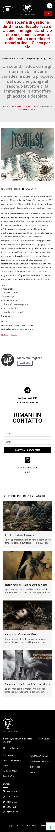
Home (5, 106)
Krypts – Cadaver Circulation (20, 535)
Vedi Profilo (25, 363)
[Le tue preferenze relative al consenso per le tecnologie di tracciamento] (50, 827)
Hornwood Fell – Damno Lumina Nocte (26, 584)
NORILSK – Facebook (10, 335)
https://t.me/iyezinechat (27, 402)
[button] (8, 9)
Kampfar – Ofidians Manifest (20, 634)
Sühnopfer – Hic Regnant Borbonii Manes (27, 684)
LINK (27, 472)
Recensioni (16, 106)
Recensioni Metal (31, 106)
